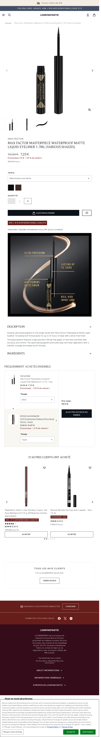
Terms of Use (67, 727)
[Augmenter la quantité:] (28, 201)
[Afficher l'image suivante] (92, 70)
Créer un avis (49, 581)
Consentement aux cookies (49, 658)
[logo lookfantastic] (49, 15)
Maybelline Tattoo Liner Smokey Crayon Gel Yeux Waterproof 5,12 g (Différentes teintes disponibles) (26, 513)
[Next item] (92, 502)
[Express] (18, 187)
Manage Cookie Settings (12, 732)
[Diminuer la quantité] (11, 201)
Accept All (71, 732)
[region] (49, 718)
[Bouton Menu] (3, 15)
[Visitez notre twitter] (65, 618)
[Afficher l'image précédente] (7, 70)
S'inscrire (71, 606)
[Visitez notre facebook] (59, 618)
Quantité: (13, 196)
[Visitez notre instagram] (71, 618)
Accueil (8, 23)
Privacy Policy (52, 727)
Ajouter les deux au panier (77, 413)
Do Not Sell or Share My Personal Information (49, 662)
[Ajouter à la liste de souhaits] (87, 213)
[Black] (11, 187)
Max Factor (15, 138)
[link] (88, 15)
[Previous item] (7, 502)
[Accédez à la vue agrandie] (90, 110)
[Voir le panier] (94, 15)
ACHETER (26, 534)
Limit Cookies (88, 732)
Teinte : (12, 173)
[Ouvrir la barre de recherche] (9, 15)
